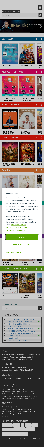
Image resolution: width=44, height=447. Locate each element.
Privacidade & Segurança (15, 230)
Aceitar (22, 237)
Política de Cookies (18, 224)
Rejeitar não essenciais (22, 244)
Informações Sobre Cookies (16, 227)
